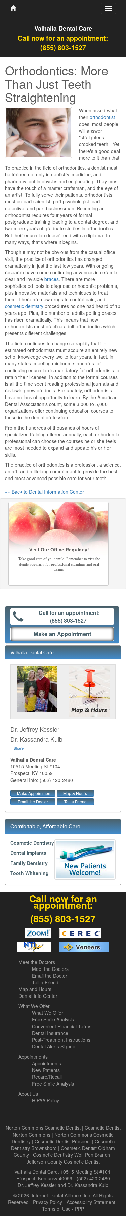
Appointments (33, 1056)
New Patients (46, 1070)
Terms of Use (56, 1208)
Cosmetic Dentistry (32, 842)
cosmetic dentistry (24, 306)
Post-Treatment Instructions (61, 1039)
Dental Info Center (37, 995)
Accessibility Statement (91, 1202)
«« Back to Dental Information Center (44, 491)
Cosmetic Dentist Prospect (63, 1141)
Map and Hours (34, 989)
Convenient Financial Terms (61, 1026)
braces (51, 279)
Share (19, 748)
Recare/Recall (47, 1076)
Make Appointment (34, 793)
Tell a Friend (75, 801)
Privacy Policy (47, 1202)
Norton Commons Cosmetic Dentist (43, 1127)
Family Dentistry (29, 862)
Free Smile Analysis (53, 1019)
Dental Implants (28, 852)
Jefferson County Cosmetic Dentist (63, 1161)
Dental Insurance (50, 1033)
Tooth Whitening (29, 873)
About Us (28, 1093)
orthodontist (102, 117)
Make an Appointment (62, 634)
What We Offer (34, 1006)
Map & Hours (75, 793)
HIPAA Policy (45, 1100)
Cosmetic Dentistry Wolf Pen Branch (71, 1154)
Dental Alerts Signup (53, 1046)
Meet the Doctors (36, 962)
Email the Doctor (33, 801)
